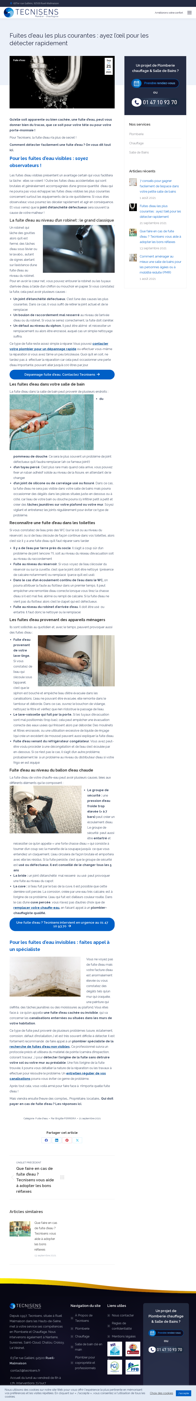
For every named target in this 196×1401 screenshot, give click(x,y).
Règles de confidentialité (122, 1325)
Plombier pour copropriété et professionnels (85, 1363)
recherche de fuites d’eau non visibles (40, 1046)
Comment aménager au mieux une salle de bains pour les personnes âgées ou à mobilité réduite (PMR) (160, 264)
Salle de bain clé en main (88, 1346)
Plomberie (136, 134)
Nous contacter (123, 1315)
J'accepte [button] (183, 1393)
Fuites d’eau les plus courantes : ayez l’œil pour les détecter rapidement (160, 211)
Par (63, 1118)
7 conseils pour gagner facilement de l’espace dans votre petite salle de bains (159, 186)
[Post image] (20, 1228)
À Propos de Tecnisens (83, 1318)
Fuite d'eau (19, 60)
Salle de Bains (139, 152)
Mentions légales (124, 1336)
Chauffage (136, 143)
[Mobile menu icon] (189, 12)
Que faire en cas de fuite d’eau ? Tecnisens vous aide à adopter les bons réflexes (45, 1236)
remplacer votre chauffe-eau (36, 908)
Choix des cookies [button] (161, 1393)
